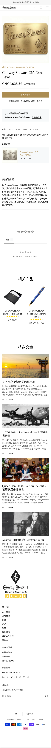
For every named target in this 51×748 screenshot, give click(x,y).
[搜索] (35, 8)
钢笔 (4, 628)
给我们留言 (36, 117)
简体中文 (30, 714)
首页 (4, 67)
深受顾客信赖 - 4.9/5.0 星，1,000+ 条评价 (25, 101)
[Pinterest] (19, 677)
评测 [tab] (7, 239)
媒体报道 (6, 632)
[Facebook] (7, 677)
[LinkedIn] (28, 677)
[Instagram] (3, 677)
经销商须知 (7, 652)
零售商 (5, 640)
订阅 (47, 696)
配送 (11, 129)
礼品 (18, 129)
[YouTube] (24, 677)
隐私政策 (6, 656)
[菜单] (47, 8)
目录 (4, 620)
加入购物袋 (25, 95)
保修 (4, 129)
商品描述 (8, 179)
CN (16, 714)
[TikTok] (15, 677)
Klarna (34, 129)
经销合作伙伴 (8, 636)
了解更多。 (9, 138)
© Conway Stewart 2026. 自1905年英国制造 (25, 719)
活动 (4, 624)
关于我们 (6, 612)
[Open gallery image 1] (25, 39)
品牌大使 (6, 616)
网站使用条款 (8, 660)
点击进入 (36, 2)
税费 (25, 129)
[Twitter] (11, 677)
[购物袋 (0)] (41, 8)
